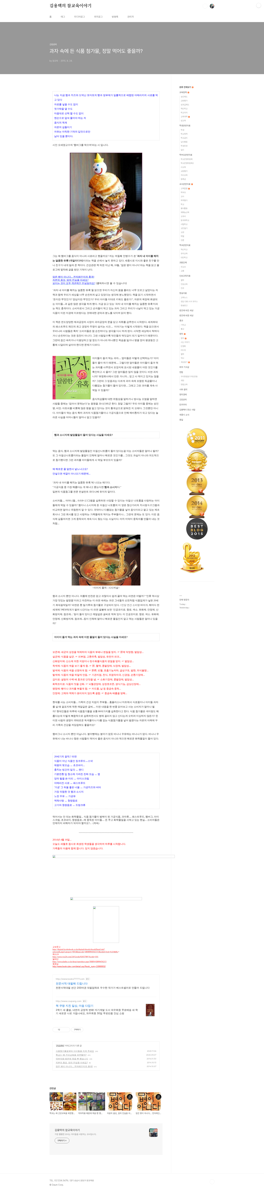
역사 (182, 358)
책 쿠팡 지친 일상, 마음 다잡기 (74, 1005)
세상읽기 (184, 362)
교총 (182, 271)
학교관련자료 (184, 245)
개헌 (182, 380)
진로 (182, 288)
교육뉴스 (184, 297)
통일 (181, 420)
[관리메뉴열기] (258, 5)
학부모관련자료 (185, 155)
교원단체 (183, 262)
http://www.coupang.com (68, 1001)
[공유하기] (63, 1029)
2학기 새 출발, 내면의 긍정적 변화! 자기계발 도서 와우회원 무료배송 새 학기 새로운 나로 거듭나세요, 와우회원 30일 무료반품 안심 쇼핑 (97, 1011)
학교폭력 (184, 134)
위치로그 (98, 16)
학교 (182, 204)
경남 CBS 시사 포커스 (189, 301)
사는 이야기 (185, 342)
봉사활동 (184, 208)
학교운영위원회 (187, 159)
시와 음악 (183, 389)
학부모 (183, 192)
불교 (182, 329)
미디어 (183, 350)
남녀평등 (184, 142)
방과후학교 (185, 220)
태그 (63, 16)
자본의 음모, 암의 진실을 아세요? (72, 1062)
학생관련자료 (184, 125)
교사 (182, 196)
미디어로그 (79, 16)
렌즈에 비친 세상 (186, 310)
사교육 (183, 167)
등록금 (183, 179)
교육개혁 (184, 116)
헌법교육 (184, 384)
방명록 (115, 16)
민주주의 (183, 404)
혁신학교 (184, 109)
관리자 (130, 16)
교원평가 (184, 101)
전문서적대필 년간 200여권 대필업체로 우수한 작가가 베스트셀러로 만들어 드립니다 (103, 987)
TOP (212, 1181)
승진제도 (184, 97)
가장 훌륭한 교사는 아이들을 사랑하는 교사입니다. (75, 1134)
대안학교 (184, 257)
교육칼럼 (184, 188)
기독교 (183, 325)
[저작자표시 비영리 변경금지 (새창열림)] (87, 1029)
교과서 (183, 216)
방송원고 (184, 305)
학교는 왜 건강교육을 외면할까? (71, 1055)
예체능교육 (185, 212)
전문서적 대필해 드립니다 (72, 983)
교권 (182, 232)
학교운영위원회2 (187, 163)
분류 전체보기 (185, 87)
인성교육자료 (184, 276)
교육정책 (183, 92)
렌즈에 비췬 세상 (186, 315)
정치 (181, 334)
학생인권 (184, 146)
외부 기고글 (184, 367)
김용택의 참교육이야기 (71, 6)
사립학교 (184, 224)
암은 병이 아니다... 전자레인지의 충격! (74, 1066)
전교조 (183, 267)
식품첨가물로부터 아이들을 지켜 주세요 (75, 1051)
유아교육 (184, 253)
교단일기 (184, 228)
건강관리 (60, 1045)
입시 (182, 150)
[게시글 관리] (67, 1029)
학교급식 (184, 138)
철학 (182, 280)
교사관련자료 (185, 184)
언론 (182, 240)
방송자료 (183, 293)
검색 (205, 6)
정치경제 (183, 394)
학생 (182, 130)
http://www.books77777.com (70, 979)
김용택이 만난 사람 (187, 409)
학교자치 (184, 112)
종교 (181, 320)
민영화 (183, 346)
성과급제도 (185, 105)
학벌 (182, 236)
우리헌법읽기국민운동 (189, 376)
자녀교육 (184, 175)
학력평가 (184, 200)
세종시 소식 (184, 415)
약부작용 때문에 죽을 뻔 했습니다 (72, 1058)
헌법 (181, 372)
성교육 (183, 120)
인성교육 (184, 284)
